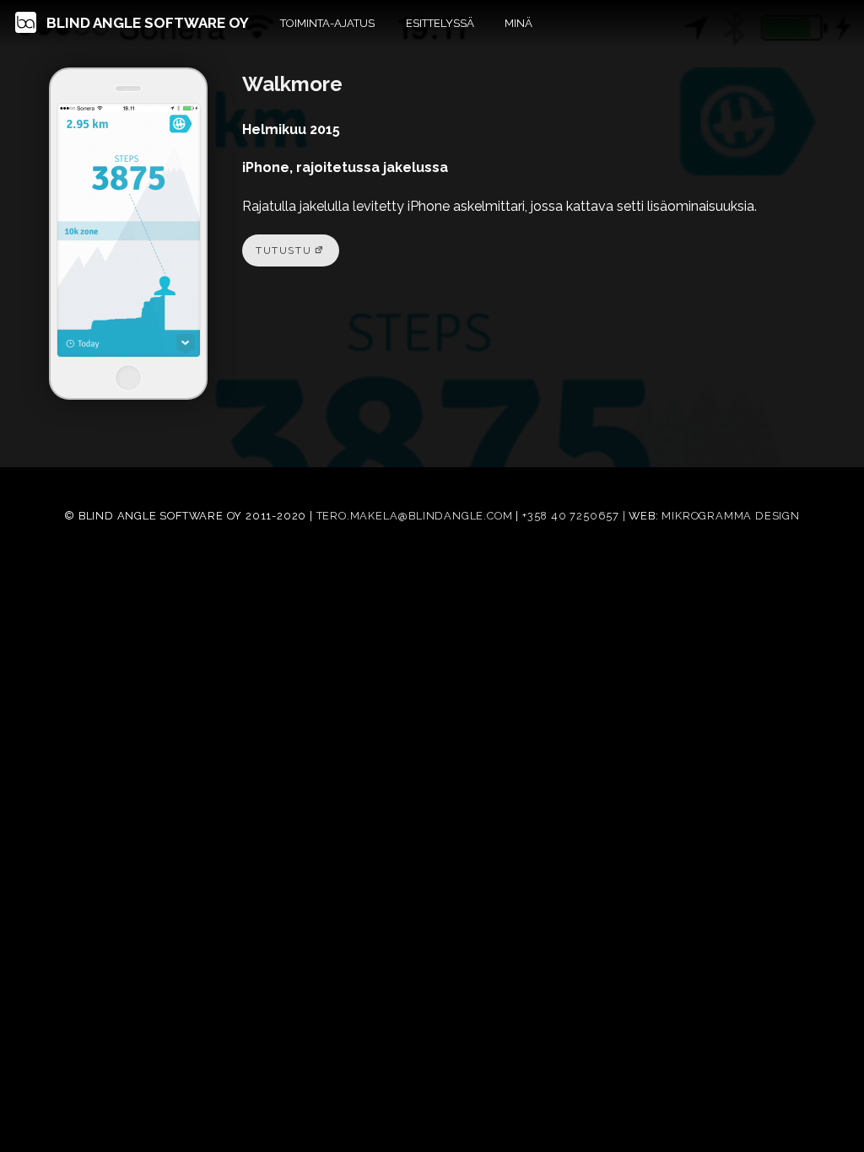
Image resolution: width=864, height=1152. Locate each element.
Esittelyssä (440, 23)
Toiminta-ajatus (327, 23)
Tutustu (283, 250)
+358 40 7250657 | (575, 515)
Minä (518, 23)
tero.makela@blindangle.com (414, 515)
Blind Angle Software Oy (146, 22)
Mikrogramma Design (730, 515)
